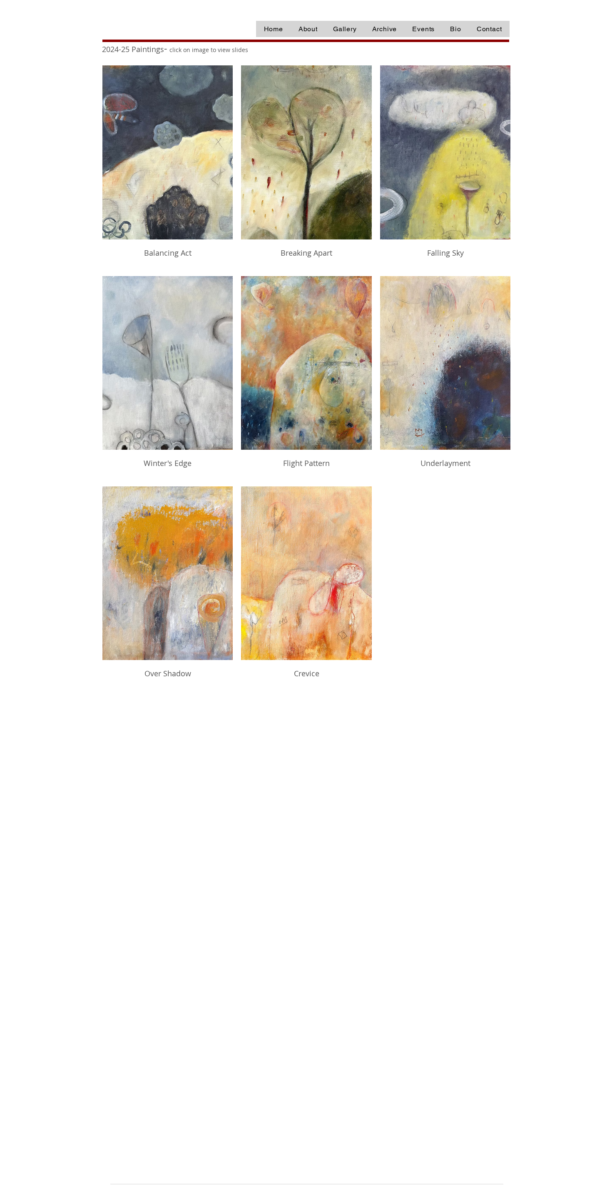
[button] (384, 29)
